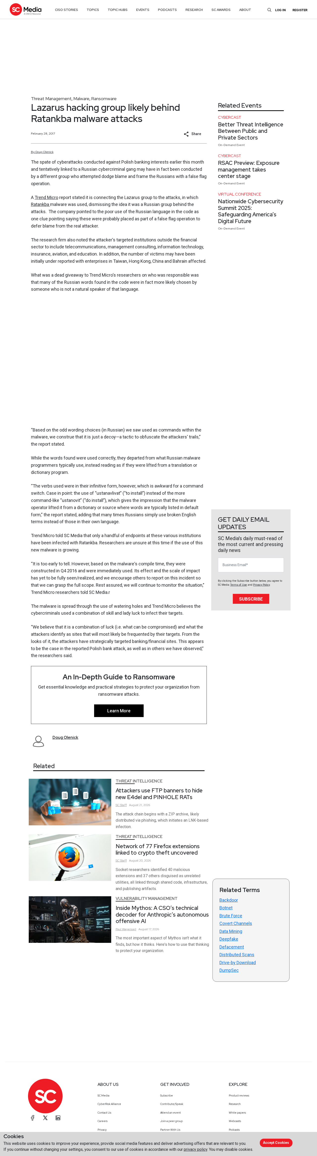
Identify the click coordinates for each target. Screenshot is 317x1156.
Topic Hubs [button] (118, 10)
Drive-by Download (237, 962)
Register (299, 10)
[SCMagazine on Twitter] (45, 1118)
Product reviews (239, 1095)
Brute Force (230, 915)
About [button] (245, 10)
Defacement (231, 947)
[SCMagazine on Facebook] (33, 1118)
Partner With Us (170, 1129)
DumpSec (229, 970)
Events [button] (142, 10)
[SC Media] (25, 9)
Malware (81, 98)
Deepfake (228, 939)
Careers (102, 1121)
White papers (237, 1112)
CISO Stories (66, 10)
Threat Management (51, 98)
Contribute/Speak (171, 1104)
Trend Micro (46, 197)
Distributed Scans (236, 954)
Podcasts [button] (167, 10)
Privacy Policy (261, 584)
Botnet (226, 907)
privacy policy (195, 1149)
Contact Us (104, 1112)
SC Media (103, 1095)
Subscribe (251, 599)
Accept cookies (276, 1143)
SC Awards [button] (221, 10)
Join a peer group (171, 1121)
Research (235, 1104)
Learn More (119, 710)
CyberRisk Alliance (109, 1104)
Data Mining (230, 931)
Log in (280, 10)
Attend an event (170, 1112)
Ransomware (104, 98)
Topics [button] (93, 10)
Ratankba (40, 204)
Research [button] (194, 10)
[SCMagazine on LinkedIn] (58, 1118)
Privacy (102, 1129)
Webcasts (235, 1121)
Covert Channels (235, 923)
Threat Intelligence (139, 781)
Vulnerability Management (147, 898)
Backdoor (228, 900)
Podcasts (234, 1129)
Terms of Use (238, 584)
